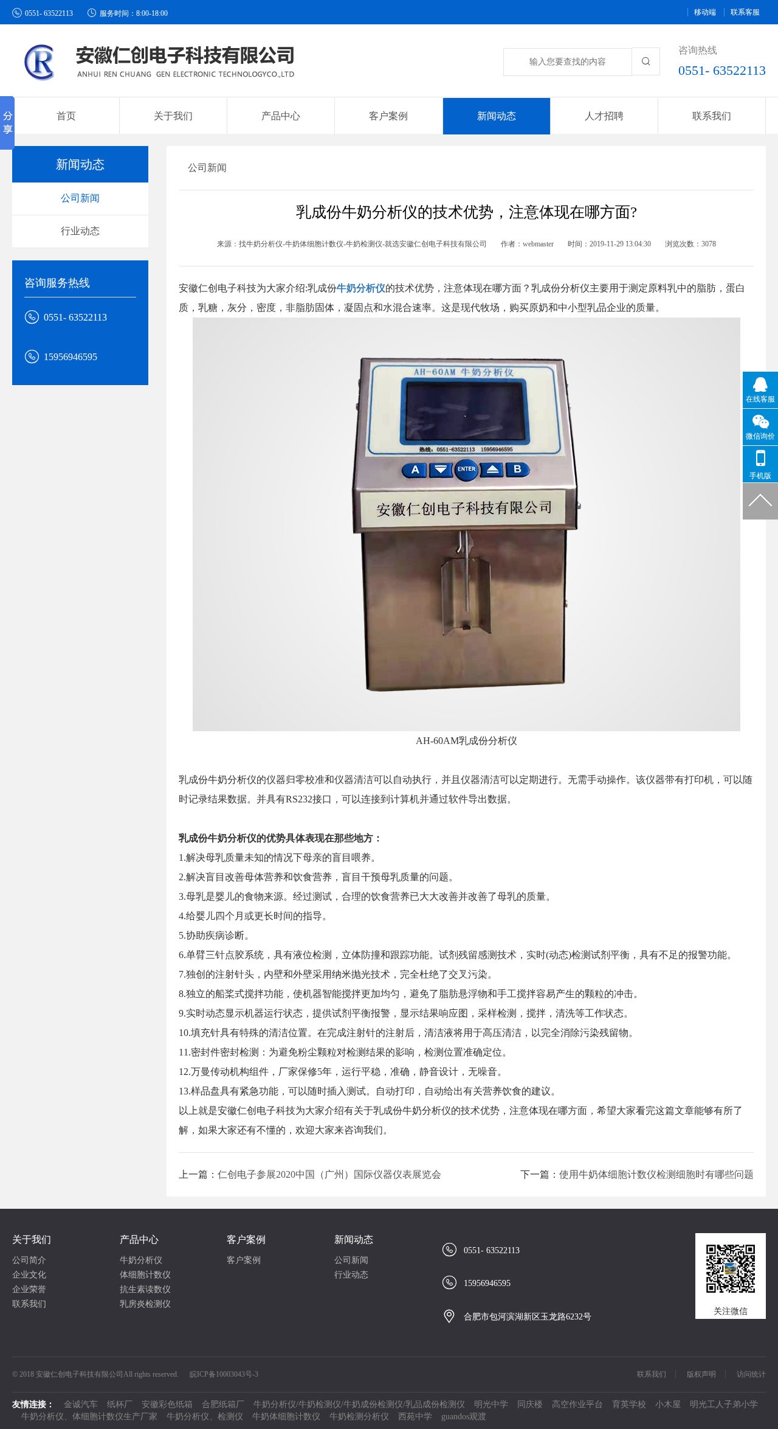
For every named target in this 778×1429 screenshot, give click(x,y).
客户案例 (246, 1239)
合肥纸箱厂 (223, 1404)
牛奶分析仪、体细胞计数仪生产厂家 (89, 1416)
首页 (66, 116)
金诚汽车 (81, 1404)
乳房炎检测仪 (145, 1304)
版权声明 (701, 1374)
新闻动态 (353, 1239)
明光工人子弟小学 (724, 1404)
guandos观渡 (463, 1416)
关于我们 (31, 1239)
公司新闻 (80, 198)
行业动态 (80, 231)
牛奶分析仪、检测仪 (205, 1416)
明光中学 (491, 1404)
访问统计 (751, 1374)
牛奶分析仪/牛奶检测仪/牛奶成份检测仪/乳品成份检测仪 (359, 1404)
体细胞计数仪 (145, 1274)
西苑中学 (415, 1416)
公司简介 (29, 1260)
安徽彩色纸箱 (167, 1404)
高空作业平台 (577, 1404)
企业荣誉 (29, 1289)
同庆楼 (530, 1404)
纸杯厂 (120, 1404)
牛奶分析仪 (141, 1260)
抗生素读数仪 (145, 1289)
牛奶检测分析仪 (359, 1416)
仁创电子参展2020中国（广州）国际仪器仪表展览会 (329, 1174)
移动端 (705, 12)
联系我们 (711, 116)
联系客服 (745, 12)
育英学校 (629, 1404)
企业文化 (29, 1274)
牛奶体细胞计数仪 (286, 1416)
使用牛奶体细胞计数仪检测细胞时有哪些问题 (656, 1174)
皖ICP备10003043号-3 (224, 1374)
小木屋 (668, 1404)
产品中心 (139, 1239)
